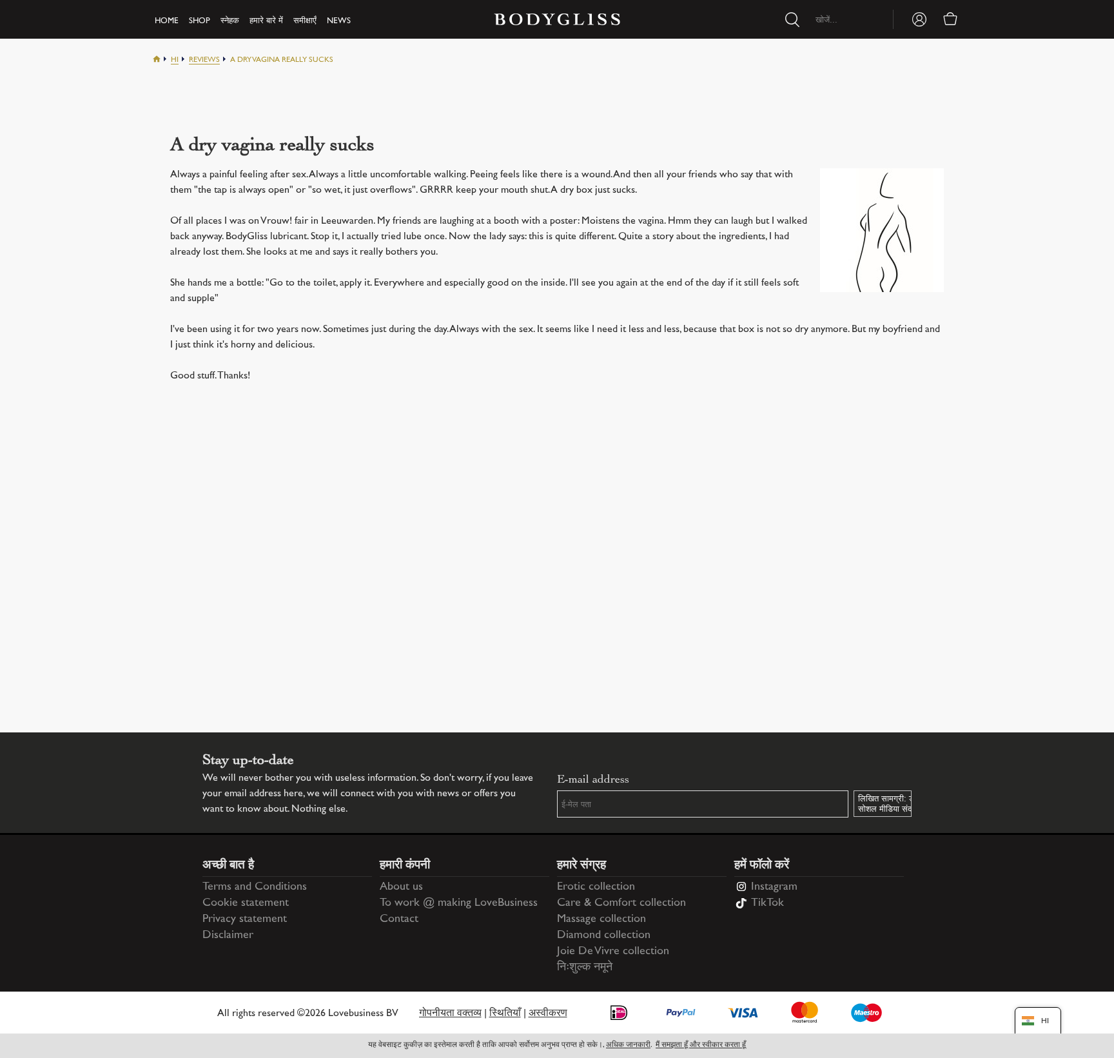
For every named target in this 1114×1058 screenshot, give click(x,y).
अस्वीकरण (548, 1014)
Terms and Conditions (254, 887)
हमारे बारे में (266, 21)
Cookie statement (245, 903)
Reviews (204, 60)
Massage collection (601, 919)
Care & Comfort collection (621, 903)
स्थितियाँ (505, 1014)
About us (401, 887)
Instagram (774, 887)
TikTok (767, 903)
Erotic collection (596, 887)
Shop (199, 21)
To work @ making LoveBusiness (459, 903)
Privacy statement (244, 919)
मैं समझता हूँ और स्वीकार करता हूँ (701, 1045)
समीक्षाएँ (305, 21)
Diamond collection (603, 935)
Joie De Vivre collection (613, 951)
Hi (175, 60)
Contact (399, 919)
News (339, 21)
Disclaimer (227, 935)
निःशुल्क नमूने (584, 968)
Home (167, 21)
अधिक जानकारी (628, 1045)
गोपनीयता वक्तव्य (450, 1014)
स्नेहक (229, 21)
